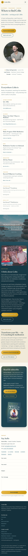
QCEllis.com (4, 531)
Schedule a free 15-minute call (10, 352)
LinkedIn (23, 451)
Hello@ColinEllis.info (10, 446)
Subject (3, 470)
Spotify (9, 454)
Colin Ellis (6, 2)
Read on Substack (10, 396)
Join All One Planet (10, 391)
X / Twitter (10, 451)
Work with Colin (7, 35)
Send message (14, 492)
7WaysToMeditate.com (6, 533)
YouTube (17, 451)
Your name (3, 458)
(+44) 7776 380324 (8, 448)
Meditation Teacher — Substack (8, 536)
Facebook (3, 451)
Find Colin (3, 517)
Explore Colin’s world (8, 30)
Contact (3, 525)
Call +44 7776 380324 (8, 357)
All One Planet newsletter (7, 538)
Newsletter (3, 523)
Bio (2, 519)
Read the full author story (9, 314)
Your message (4, 477)
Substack (3, 454)
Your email (3, 464)
